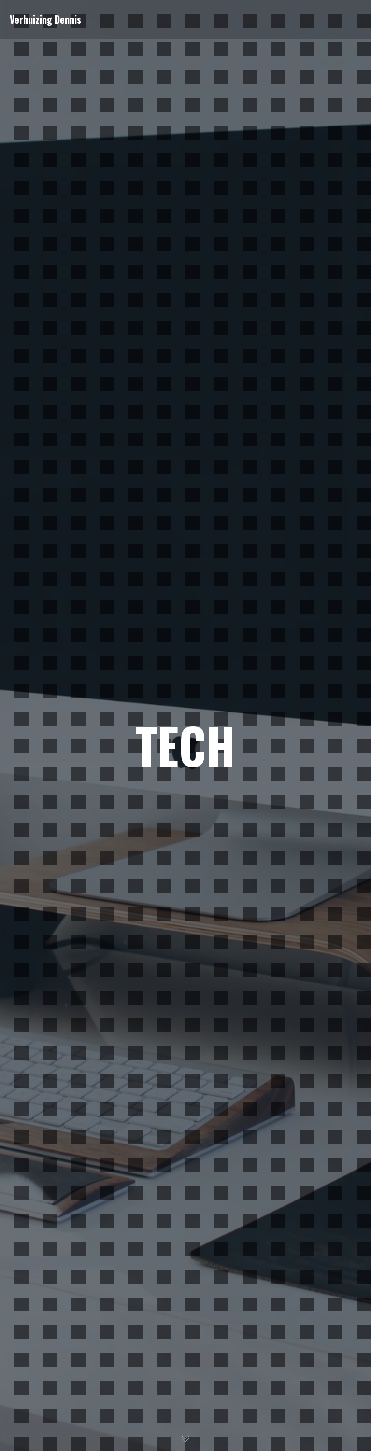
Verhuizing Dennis (45, 19)
